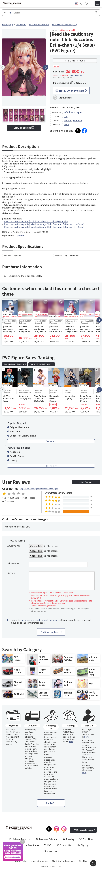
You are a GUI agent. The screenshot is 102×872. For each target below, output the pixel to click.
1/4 (65, 116)
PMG (66, 124)
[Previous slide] (2, 320)
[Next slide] (45, 67)
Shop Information (39, 861)
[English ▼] (76, 3)
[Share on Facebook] (84, 130)
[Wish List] (81, 3)
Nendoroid (15, 451)
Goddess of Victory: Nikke (23, 435)
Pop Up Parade (17, 456)
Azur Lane (15, 431)
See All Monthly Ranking (41, 364)
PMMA (67, 120)
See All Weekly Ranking (14, 364)
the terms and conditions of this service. (40, 619)
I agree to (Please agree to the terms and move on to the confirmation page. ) (51, 621)
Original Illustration (19, 427)
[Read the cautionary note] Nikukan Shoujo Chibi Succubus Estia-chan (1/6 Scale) (43, 224)
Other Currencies (75, 75)
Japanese (19, 235)
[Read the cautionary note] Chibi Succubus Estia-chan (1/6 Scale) (35, 221)
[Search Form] (91, 4)
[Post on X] (78, 130)
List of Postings (85, 482)
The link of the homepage (63, 861)
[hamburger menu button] (97, 3)
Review (11, 573)
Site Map (83, 861)
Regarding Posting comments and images (39, 488)
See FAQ (50, 803)
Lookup (13, 460)
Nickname (13, 563)
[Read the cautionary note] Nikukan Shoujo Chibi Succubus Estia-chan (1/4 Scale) (43, 226)
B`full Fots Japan (73, 112)
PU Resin (77, 120)
